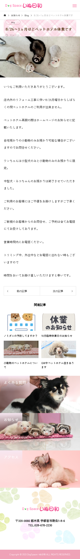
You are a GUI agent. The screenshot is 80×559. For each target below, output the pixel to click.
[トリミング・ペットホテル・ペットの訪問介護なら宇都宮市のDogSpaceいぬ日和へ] (23, 5)
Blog (13, 22)
